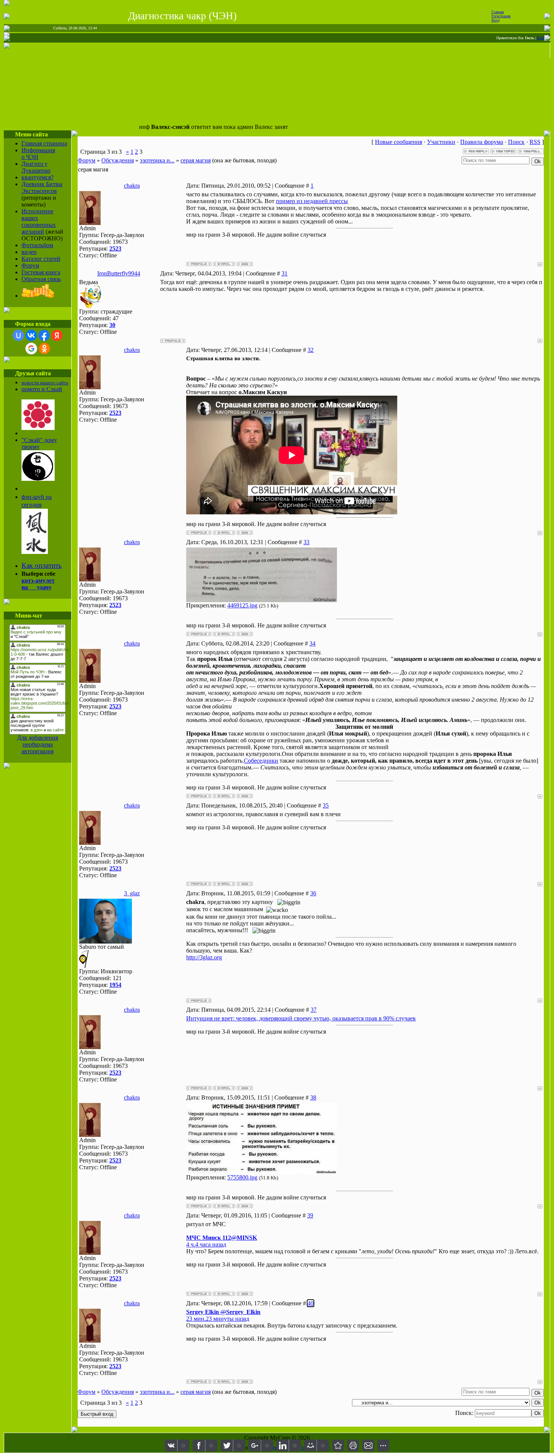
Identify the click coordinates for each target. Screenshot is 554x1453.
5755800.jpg (242, 1177)
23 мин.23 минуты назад (217, 1318)
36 (313, 893)
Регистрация (501, 16)
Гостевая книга (40, 272)
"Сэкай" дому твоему (39, 443)
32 (311, 350)
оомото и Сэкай (41, 389)
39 (310, 1215)
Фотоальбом (37, 245)
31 (285, 273)
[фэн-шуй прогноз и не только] (34, 551)
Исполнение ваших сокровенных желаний (38, 221)
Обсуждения (117, 160)
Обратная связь (41, 279)
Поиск (516, 142)
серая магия (196, 160)
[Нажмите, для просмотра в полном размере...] (261, 600)
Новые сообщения (398, 142)
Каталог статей (40, 258)
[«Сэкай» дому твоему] (38, 479)
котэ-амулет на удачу (38, 583)
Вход (495, 20)
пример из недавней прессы (312, 201)
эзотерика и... (157, 160)
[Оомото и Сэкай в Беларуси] (38, 428)
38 (313, 1097)
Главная (497, 12)
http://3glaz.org (204, 957)
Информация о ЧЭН (38, 153)
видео (29, 252)
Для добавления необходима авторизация (37, 744)
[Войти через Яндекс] (57, 335)
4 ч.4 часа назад (206, 1244)
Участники (441, 142)
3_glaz (132, 893)
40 (311, 1303)
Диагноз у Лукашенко (36, 167)
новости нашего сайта (44, 382)
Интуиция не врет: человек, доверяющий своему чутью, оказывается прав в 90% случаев (301, 1018)
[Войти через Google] (31, 349)
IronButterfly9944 (118, 273)
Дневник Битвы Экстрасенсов (42, 187)
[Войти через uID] (18, 335)
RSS (540, 38)
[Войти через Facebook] (44, 335)
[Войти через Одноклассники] (44, 348)
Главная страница (44, 143)
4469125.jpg (242, 605)
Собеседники (261, 760)
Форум (30, 265)
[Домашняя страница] (245, 264)
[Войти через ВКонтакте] (31, 335)
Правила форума (481, 142)
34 (312, 643)
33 (306, 542)
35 (326, 805)
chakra (132, 185)
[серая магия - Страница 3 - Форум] (338, 1445)
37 (314, 1009)
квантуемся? (37, 177)
